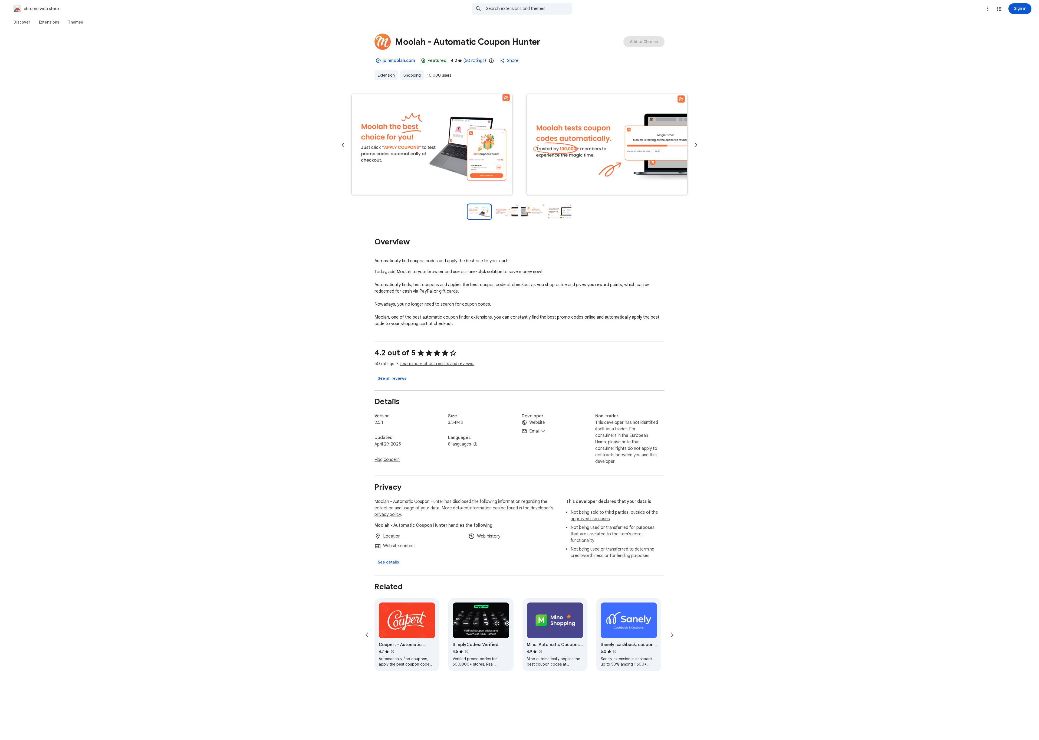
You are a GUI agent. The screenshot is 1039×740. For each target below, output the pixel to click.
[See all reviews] (392, 378)
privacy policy (387, 514)
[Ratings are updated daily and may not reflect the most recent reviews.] (491, 60)
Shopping (412, 75)
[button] (999, 9)
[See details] (388, 562)
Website (537, 422)
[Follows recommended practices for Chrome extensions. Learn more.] (423, 60)
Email (534, 431)
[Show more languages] (475, 444)
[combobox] (529, 8)
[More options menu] (987, 8)
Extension (386, 75)
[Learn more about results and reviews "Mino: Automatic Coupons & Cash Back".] (540, 651)
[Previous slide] (343, 144)
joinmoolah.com (399, 60)
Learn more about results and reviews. (437, 363)
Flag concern (387, 459)
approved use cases (590, 519)
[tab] (22, 22)
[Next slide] (696, 144)
